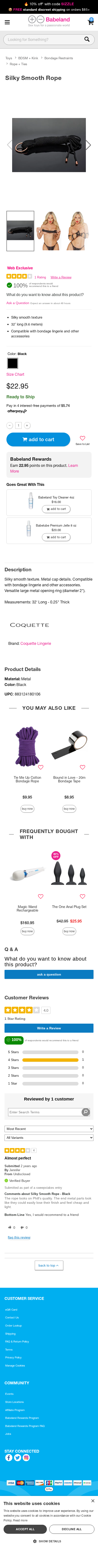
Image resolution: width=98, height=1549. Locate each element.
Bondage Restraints (58, 58)
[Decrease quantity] (9, 425)
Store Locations (14, 1402)
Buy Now (27, 808)
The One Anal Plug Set (69, 907)
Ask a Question (17, 303)
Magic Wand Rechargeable (27, 909)
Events (9, 1394)
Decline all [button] (72, 1529)
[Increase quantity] (27, 425)
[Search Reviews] (86, 1112)
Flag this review (19, 1237)
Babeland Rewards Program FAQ (25, 1426)
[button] (7, 22)
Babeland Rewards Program (22, 1418)
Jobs (8, 1434)
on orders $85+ (49, 9)
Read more (20, 1520)
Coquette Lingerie (35, 643)
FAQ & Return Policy (17, 1341)
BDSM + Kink (28, 58)
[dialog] (49, 1522)
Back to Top (47, 1265)
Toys (8, 58)
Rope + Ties (18, 64)
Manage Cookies (15, 1365)
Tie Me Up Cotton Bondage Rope (27, 779)
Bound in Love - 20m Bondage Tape (69, 779)
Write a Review (61, 277)
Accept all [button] (25, 1529)
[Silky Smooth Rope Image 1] (49, 145)
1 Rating (40, 277)
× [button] (92, 1501)
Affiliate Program (15, 1410)
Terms (9, 1349)
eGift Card (11, 1309)
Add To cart (41, 439)
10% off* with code (49, 4)
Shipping (10, 1333)
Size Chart (15, 374)
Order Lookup (13, 1325)
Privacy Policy (13, 1357)
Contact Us (12, 1317)
